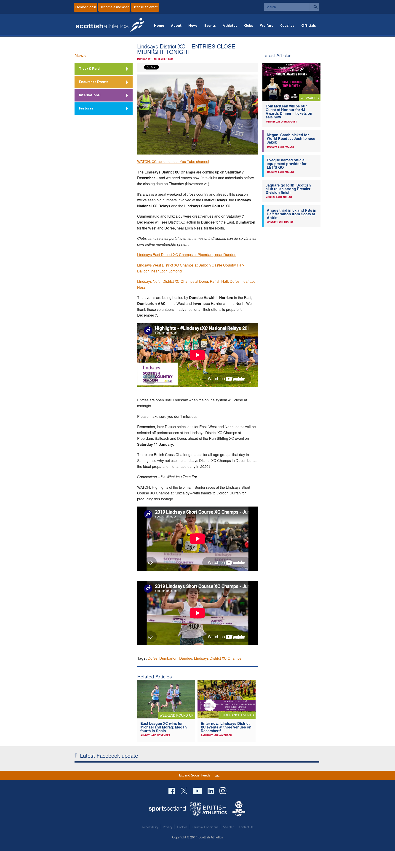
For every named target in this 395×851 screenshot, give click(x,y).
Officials (308, 26)
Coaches (287, 26)
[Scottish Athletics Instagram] (223, 790)
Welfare (266, 26)
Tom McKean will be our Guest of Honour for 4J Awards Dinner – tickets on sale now (289, 111)
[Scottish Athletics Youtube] (198, 790)
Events (210, 26)
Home (159, 26)
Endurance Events (93, 82)
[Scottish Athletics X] (184, 790)
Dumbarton (168, 658)
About (176, 26)
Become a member (114, 7)
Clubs (248, 26)
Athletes (230, 26)
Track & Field (89, 69)
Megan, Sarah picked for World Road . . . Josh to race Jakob (291, 138)
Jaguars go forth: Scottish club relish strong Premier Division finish (288, 188)
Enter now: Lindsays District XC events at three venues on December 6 (226, 727)
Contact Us (246, 827)
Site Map (228, 827)
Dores (152, 658)
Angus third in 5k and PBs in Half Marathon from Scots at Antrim (291, 214)
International (90, 95)
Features (86, 108)
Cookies (182, 827)
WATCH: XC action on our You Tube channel (173, 161)
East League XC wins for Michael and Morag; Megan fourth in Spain (163, 727)
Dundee (185, 658)
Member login (85, 7)
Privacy (167, 827)
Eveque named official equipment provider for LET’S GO (287, 163)
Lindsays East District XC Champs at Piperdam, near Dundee (186, 254)
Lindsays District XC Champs (217, 658)
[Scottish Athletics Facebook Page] (172, 790)
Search (314, 7)
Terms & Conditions (205, 827)
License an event (145, 7)
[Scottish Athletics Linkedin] (211, 790)
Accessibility (150, 827)
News (193, 26)
